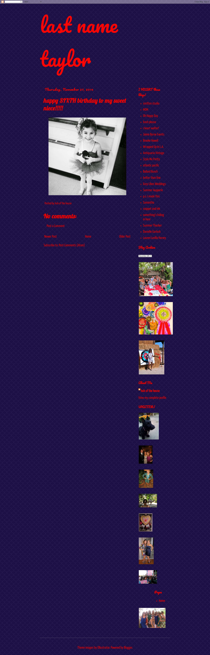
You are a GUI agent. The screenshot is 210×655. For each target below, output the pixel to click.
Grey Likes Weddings (154, 184)
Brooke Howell (150, 140)
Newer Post (50, 236)
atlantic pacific (151, 165)
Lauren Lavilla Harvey (154, 238)
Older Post (125, 236)
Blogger (128, 647)
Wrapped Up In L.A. (153, 147)
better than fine (152, 178)
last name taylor (79, 42)
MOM (145, 109)
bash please (149, 122)
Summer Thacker (152, 225)
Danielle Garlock (152, 231)
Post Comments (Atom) (72, 245)
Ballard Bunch (150, 171)
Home (88, 236)
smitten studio (151, 103)
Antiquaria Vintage (153, 153)
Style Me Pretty (151, 159)
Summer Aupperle (153, 190)
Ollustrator (103, 647)
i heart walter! (151, 128)
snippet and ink (151, 209)
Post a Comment (56, 226)
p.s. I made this (151, 196)
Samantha (148, 202)
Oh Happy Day (150, 116)
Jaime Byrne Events (153, 134)
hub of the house (150, 391)
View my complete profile (152, 398)
